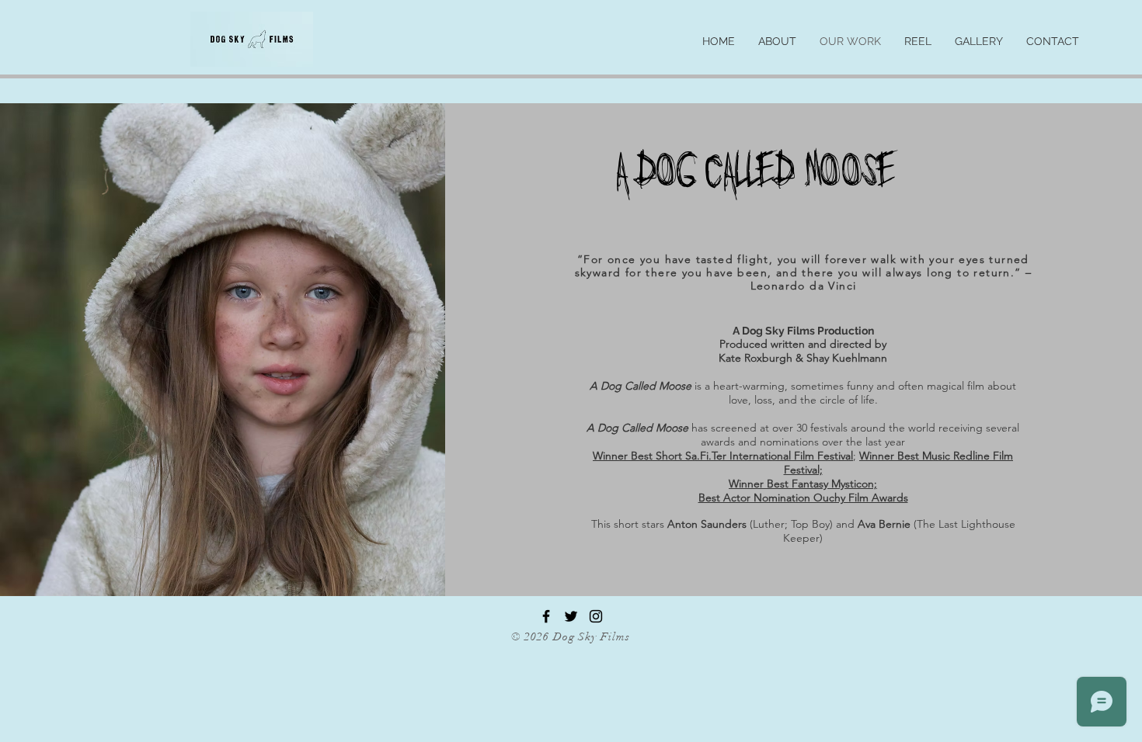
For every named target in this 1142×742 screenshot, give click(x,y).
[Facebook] (546, 616)
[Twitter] (571, 616)
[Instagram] (595, 616)
